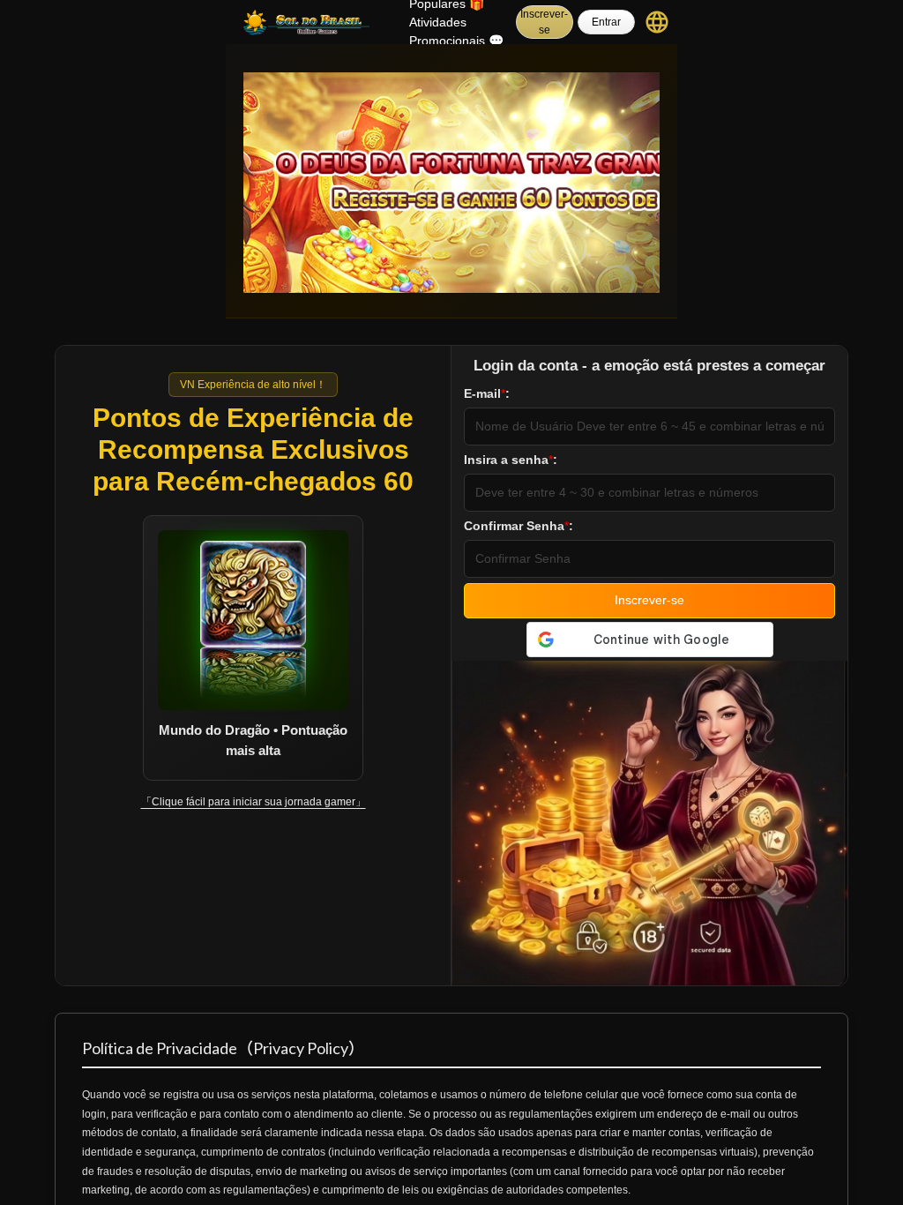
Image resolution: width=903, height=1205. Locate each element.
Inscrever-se (544, 22)
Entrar (606, 22)
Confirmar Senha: (518, 526)
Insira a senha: (510, 460)
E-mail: (487, 393)
